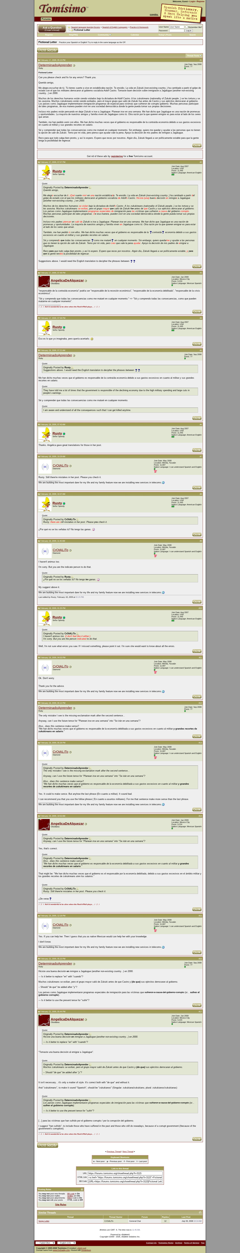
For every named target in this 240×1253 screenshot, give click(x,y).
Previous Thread (114, 1151)
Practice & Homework (139, 27)
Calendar (135, 35)
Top (203, 1243)
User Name (164, 27)
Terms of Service (191, 1243)
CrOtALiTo (60, 465)
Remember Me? (195, 27)
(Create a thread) (52, 30)
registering (117, 156)
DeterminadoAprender (55, 65)
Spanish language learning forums (85, 27)
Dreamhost (86, 1250)
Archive (178, 1243)
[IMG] (69, 1198)
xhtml (79, 1248)
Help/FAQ (73, 35)
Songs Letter (43, 1221)
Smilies (70, 1196)
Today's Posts (164, 35)
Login (192, 1)
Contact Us (151, 1243)
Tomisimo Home (165, 1243)
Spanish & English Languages (115, 27)
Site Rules (60, 1204)
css (84, 1248)
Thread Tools (193, 56)
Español (154, 15)
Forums (46, 19)
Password (163, 31)
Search (192, 35)
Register (201, 1)
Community (103, 35)
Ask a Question (52, 27)
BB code (70, 1194)
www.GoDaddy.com (61, 1250)
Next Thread (128, 1151)
